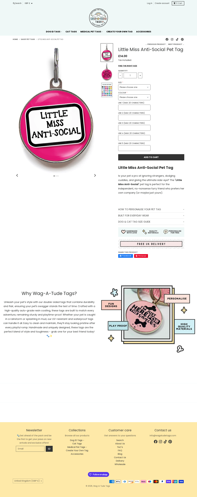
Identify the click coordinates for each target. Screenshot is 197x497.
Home (15, 39)
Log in (149, 3)
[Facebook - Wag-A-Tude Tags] (167, 39)
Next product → (176, 44)
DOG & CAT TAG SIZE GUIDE (134, 221)
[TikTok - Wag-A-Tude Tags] (177, 39)
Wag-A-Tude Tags (101, 486)
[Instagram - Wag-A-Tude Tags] (172, 39)
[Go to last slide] (17, 175)
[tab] (54, 176)
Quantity (122, 71)
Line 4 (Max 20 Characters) (131, 133)
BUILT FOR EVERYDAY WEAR (133, 215)
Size (120, 82)
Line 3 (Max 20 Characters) (131, 123)
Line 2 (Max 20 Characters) (131, 113)
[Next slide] (95, 175)
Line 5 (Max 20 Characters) (131, 143)
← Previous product (155, 44)
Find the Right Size (127, 66)
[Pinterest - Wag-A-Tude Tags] (182, 39)
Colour (122, 92)
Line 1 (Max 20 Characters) (131, 103)
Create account (162, 3)
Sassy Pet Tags (28, 39)
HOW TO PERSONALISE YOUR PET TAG (139, 209)
